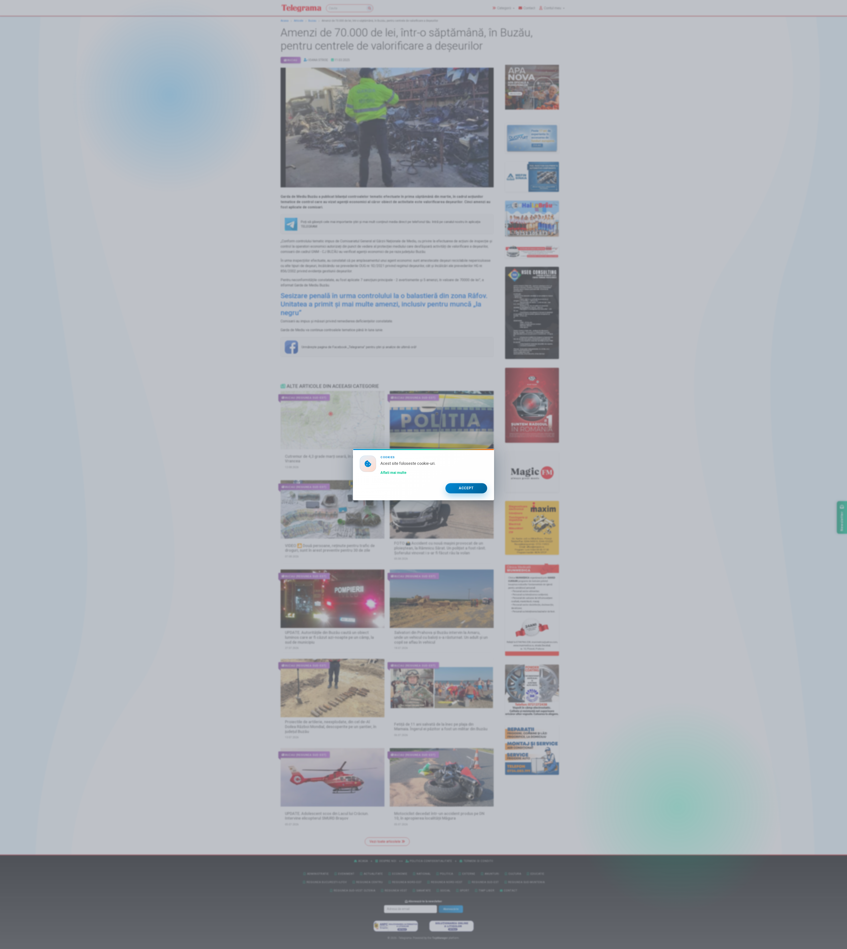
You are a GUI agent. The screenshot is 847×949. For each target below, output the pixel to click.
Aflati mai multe (393, 473)
